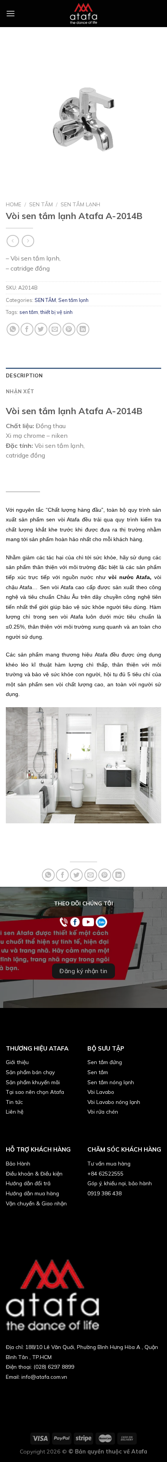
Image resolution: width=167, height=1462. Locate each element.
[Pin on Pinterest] (69, 329)
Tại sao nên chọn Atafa (35, 1091)
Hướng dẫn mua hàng (32, 1193)
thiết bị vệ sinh (56, 312)
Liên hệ (14, 1111)
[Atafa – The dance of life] (83, 13)
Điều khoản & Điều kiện (34, 1173)
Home (13, 204)
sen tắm (28, 312)
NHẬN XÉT (20, 391)
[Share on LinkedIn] (83, 329)
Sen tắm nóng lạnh (110, 1082)
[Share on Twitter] (41, 329)
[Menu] (10, 13)
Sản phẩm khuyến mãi (33, 1082)
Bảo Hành (18, 1163)
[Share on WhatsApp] (13, 329)
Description (24, 375)
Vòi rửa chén (102, 1111)
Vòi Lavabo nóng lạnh (113, 1102)
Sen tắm (97, 1072)
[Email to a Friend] (55, 329)
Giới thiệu (17, 1062)
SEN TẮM (41, 204)
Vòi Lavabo (100, 1091)
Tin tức (14, 1102)
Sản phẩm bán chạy (30, 1072)
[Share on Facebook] (27, 329)
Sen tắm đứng (104, 1062)
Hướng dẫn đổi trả (28, 1183)
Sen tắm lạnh (80, 204)
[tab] (83, 375)
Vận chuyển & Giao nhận (36, 1203)
